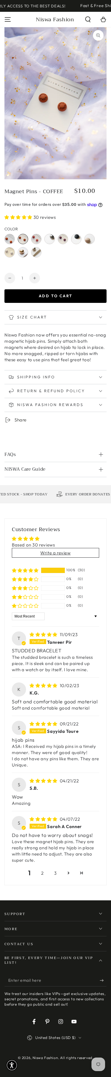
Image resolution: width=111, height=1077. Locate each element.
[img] (44, 634)
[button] (88, 19)
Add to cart (56, 295)
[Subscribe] (103, 980)
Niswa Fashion (45, 1057)
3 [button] (55, 873)
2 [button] (42, 873)
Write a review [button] (55, 553)
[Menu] (7, 19)
